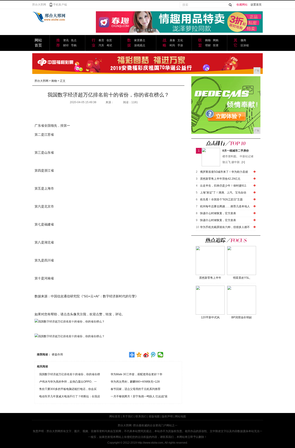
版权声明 (167, 416)
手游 (180, 45)
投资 (215, 45)
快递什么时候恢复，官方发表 (218, 213)
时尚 (172, 45)
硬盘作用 (57, 354)
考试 (109, 45)
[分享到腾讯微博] (153, 354)
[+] (243, 162)
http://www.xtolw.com (150, 442)
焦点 (74, 40)
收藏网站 (242, 4)
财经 (66, 45)
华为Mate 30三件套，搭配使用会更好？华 (136, 374)
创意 (109, 40)
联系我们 (141, 416)
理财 (208, 45)
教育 (101, 40)
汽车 (101, 45)
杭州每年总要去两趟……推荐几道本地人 (225, 206)
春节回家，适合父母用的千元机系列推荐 (135, 389)
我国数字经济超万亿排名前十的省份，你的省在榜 (69, 374)
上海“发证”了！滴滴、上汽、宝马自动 (223, 192)
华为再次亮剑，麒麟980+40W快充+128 (135, 381)
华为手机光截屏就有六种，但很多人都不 (225, 227)
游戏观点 (139, 45)
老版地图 (154, 416)
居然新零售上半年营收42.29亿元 (220, 178)
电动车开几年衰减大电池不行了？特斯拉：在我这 (69, 396)
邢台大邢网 (39, 4)
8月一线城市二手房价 (235, 150)
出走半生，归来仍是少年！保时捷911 (223, 185)
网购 (215, 40)
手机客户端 (60, 4)
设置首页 (256, 4)
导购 (74, 45)
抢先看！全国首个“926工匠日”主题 (221, 199)
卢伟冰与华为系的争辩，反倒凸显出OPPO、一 (68, 381)
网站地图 (180, 416)
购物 (208, 40)
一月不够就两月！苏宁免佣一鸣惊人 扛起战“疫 (139, 396)
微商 (243, 40)
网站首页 (114, 416)
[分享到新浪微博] (146, 354)
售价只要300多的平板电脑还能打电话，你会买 (68, 389)
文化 (180, 40)
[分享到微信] (160, 354)
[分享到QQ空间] (139, 354)
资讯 (66, 40)
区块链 (245, 45)
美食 (172, 40)
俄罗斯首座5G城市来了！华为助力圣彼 (224, 171)
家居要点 (139, 40)
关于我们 (127, 416)
